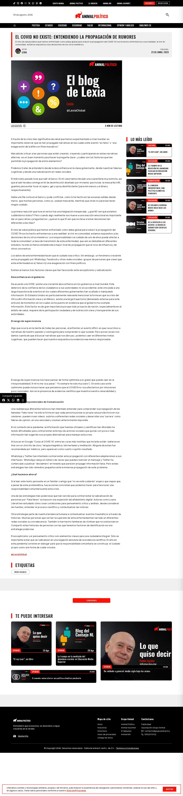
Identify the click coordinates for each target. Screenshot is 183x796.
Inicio (100, 724)
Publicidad (146, 724)
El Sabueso (126, 731)
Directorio (102, 731)
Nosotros (102, 727)
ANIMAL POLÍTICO (76, 3)
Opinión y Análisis (125, 25)
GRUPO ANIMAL (58, 3)
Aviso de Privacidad (76, 790)
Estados (49, 25)
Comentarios (91, 600)
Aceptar (169, 789)
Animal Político (128, 724)
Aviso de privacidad (107, 734)
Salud (90, 25)
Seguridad (77, 25)
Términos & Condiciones (127, 748)
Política (36, 25)
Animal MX (125, 734)
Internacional (105, 25)
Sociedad (62, 25)
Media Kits (23, 736)
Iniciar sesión (163, 3)
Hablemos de (145, 25)
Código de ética (105, 737)
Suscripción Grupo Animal (153, 727)
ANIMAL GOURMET (123, 3)
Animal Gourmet (128, 727)
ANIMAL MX (107, 3)
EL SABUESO (93, 3)
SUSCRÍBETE (149, 3)
